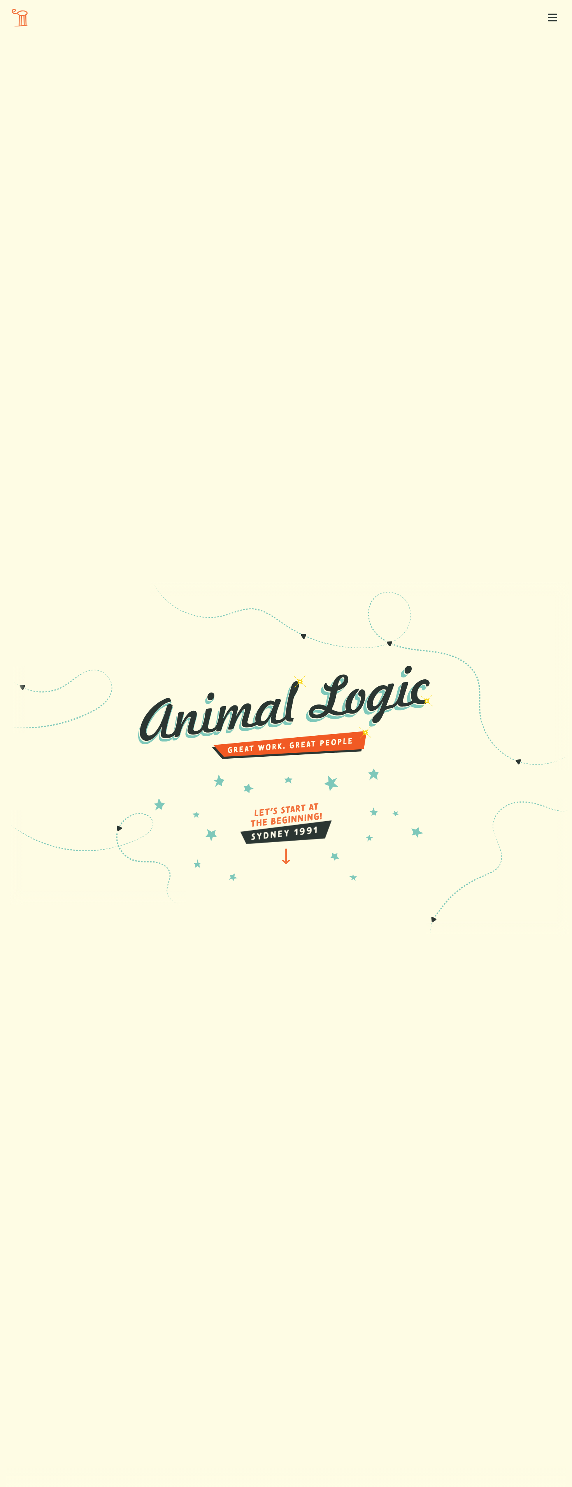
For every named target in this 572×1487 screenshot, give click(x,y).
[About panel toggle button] (552, 17)
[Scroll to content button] (20, 17)
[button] (286, 820)
